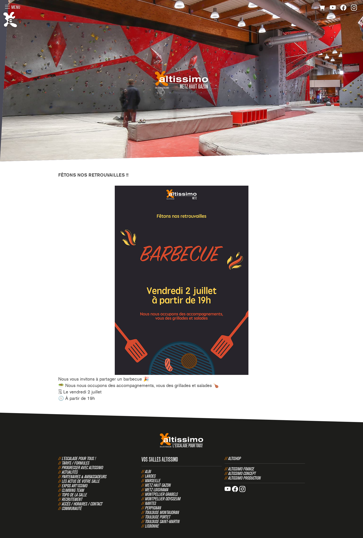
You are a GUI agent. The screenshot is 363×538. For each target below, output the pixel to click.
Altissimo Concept (242, 473)
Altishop (234, 458)
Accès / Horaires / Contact (82, 504)
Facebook (343, 8)
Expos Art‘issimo (74, 485)
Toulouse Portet (157, 517)
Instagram (353, 8)
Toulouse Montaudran (162, 512)
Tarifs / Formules (75, 463)
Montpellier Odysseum (163, 498)
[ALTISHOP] (322, 8)
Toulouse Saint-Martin (162, 521)
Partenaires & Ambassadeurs (84, 476)
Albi (148, 471)
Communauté (72, 508)
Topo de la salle (74, 495)
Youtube (332, 8)
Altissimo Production (244, 478)
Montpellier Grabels (161, 494)
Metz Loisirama (156, 489)
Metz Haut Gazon (158, 485)
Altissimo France (241, 469)
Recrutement (72, 499)
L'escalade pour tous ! (79, 458)
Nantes (150, 503)
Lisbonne (152, 526)
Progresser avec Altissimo (82, 467)
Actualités (70, 472)
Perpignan (153, 508)
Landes (150, 476)
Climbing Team (73, 490)
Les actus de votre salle (81, 481)
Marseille (152, 480)
